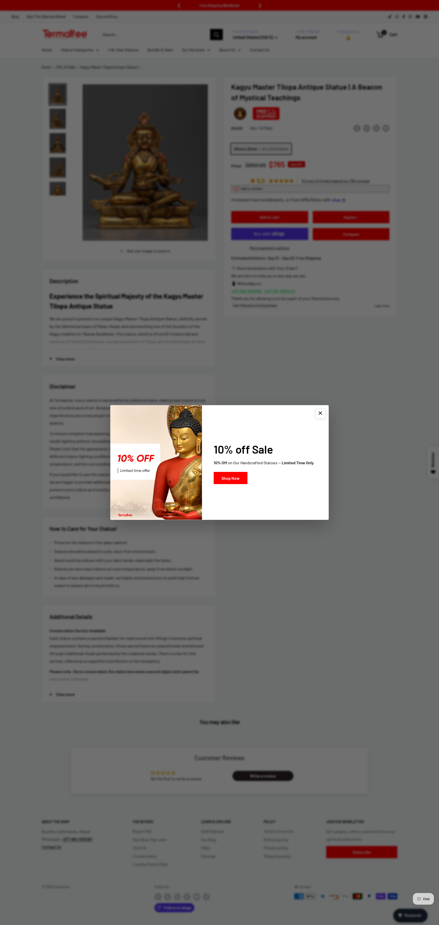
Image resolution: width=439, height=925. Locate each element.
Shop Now (231, 478)
